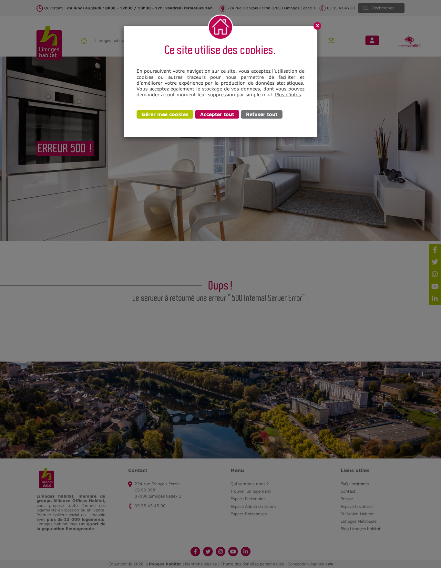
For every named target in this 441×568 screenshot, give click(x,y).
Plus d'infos (288, 94)
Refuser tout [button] (261, 114)
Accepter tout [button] (217, 114)
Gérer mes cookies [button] (165, 114)
